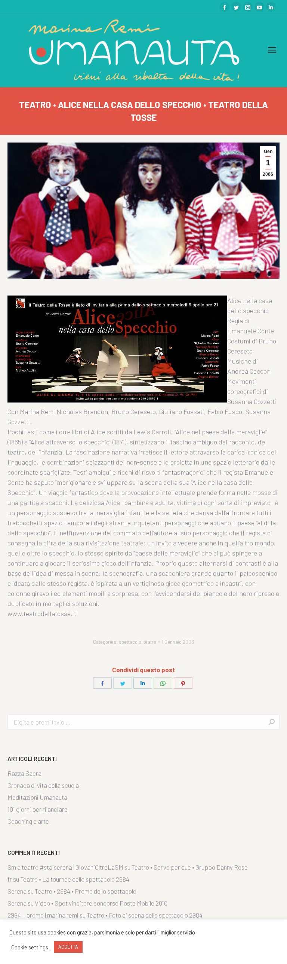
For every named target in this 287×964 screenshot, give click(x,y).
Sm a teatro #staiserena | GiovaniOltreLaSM (65, 867)
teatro (150, 642)
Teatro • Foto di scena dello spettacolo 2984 (145, 915)
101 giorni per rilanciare (37, 809)
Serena (17, 891)
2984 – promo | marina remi (42, 915)
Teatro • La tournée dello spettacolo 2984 (74, 879)
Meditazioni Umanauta (37, 797)
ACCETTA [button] (68, 947)
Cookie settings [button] (29, 947)
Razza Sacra (24, 773)
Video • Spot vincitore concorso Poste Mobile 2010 (101, 903)
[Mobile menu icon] (272, 50)
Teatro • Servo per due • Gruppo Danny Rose (190, 867)
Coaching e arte (28, 821)
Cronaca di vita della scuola (43, 785)
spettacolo (130, 642)
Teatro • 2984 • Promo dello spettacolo (85, 891)
